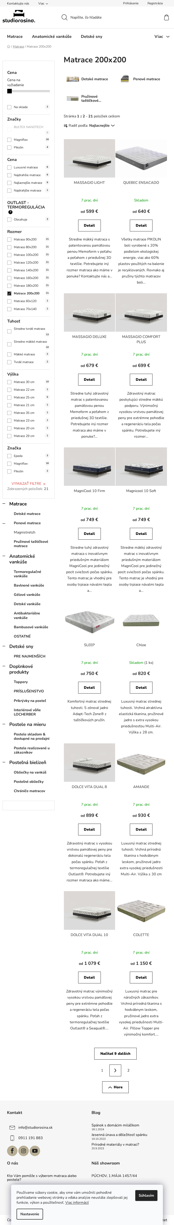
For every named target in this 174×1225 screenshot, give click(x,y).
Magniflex (31, 140)
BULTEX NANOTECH (31, 129)
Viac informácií (77, 1202)
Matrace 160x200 (31, 278)
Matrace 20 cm (31, 428)
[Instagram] (23, 1151)
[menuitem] (14, 36)
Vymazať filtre (26, 483)
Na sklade (31, 107)
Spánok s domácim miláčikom (115, 1125)
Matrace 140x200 (31, 270)
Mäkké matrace (31, 354)
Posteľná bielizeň (27, 762)
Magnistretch (24, 532)
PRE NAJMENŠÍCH (29, 656)
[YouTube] (35, 1151)
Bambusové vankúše (31, 627)
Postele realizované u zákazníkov (32, 750)
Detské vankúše (27, 604)
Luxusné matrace (31, 167)
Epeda (31, 456)
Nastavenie (29, 1214)
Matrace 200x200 (31, 293)
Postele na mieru (27, 724)
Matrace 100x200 (31, 255)
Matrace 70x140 (31, 309)
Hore (118, 1087)
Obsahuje (31, 219)
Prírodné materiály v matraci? (115, 1145)
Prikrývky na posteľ (30, 700)
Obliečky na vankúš (30, 772)
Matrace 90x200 (31, 239)
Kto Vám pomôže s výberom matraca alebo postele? (42, 1178)
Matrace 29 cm (31, 436)
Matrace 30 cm (31, 382)
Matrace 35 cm (31, 413)
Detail (89, 225)
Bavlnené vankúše (29, 585)
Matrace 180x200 (31, 286)
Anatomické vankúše (22, 559)
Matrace (18, 504)
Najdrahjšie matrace (31, 190)
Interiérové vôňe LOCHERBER (27, 712)
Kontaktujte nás (18, 3)
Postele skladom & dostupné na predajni (31, 736)
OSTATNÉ (22, 636)
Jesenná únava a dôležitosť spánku (119, 1135)
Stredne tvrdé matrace (31, 331)
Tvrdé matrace (31, 362)
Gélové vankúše (27, 594)
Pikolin (31, 147)
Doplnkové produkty (21, 669)
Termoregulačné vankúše (27, 574)
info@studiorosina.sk (35, 1127)
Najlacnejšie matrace (31, 183)
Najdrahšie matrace (31, 175)
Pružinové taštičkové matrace (31, 543)
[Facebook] (12, 1151)
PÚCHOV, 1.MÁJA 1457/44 (114, 1176)
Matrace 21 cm (31, 405)
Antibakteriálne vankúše (27, 615)
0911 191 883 (30, 1137)
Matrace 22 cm (31, 390)
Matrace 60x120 (31, 301)
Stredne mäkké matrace (31, 344)
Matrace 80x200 (31, 247)
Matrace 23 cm (31, 420)
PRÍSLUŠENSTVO (29, 691)
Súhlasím (146, 1195)
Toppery (21, 681)
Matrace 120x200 (31, 262)
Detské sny (21, 646)
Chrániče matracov (29, 790)
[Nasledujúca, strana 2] (115, 1070)
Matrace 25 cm (31, 397)
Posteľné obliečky (29, 781)
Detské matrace (27, 513)
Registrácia (155, 3)
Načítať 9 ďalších (115, 1053)
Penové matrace (27, 523)
